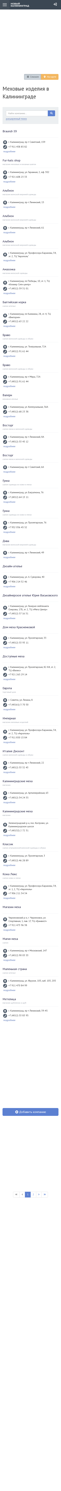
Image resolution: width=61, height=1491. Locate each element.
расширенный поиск (16, 118)
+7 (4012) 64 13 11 (18, 497)
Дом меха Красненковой (19, 627)
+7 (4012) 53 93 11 (18, 642)
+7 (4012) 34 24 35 (18, 797)
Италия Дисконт (13, 751)
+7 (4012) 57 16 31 (18, 613)
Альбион (8, 190)
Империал (9, 718)
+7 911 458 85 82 (17, 146)
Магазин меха (12, 907)
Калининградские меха (18, 781)
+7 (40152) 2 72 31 (18, 830)
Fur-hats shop (11, 160)
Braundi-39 (10, 131)
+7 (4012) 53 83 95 (18, 1015)
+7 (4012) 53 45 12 (18, 441)
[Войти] (55, 4)
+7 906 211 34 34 (17, 893)
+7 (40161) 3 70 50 (18, 704)
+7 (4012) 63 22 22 (18, 321)
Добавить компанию (32, 1112)
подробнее (9, 151)
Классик (8, 844)
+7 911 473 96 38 (17, 925)
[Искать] (51, 113)
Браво (6, 335)
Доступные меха (13, 656)
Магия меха (10, 939)
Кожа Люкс (10, 874)
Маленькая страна (15, 969)
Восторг (8, 425)
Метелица (9, 999)
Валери (7, 395)
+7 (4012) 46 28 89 (18, 860)
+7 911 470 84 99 (17, 985)
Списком (34, 76)
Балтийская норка (14, 302)
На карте (51, 76)
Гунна (6, 481)
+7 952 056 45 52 (17, 527)
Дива (6, 541)
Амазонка (9, 269)
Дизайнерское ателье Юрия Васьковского (30, 595)
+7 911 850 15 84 (17, 737)
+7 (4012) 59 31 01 (18, 288)
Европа (7, 688)
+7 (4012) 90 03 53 (18, 955)
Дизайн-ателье (12, 566)
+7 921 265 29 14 (17, 674)
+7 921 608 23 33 (17, 176)
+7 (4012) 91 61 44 (18, 351)
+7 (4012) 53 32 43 (18, 767)
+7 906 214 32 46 (17, 581)
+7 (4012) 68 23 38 (18, 411)
